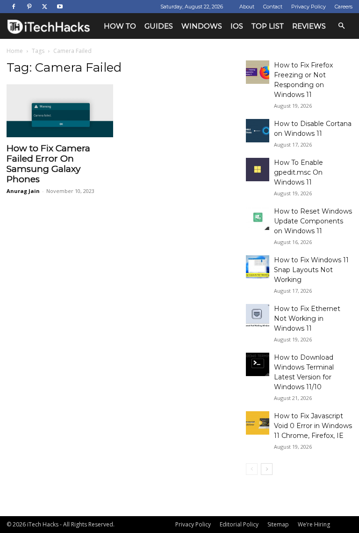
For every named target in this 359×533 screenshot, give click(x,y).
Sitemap (278, 524)
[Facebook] (14, 6)
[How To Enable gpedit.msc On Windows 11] (257, 169)
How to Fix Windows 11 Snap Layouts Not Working (311, 270)
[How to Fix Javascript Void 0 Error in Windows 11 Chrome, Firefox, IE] (257, 423)
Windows (201, 26)
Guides (158, 26)
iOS (236, 26)
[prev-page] (252, 469)
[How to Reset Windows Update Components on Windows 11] (257, 218)
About (246, 6)
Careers (343, 6)
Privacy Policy (308, 6)
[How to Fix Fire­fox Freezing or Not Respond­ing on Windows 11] (257, 72)
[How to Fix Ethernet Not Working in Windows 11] (257, 315)
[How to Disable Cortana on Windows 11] (257, 130)
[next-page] (267, 469)
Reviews (309, 26)
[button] (341, 26)
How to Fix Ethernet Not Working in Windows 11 (307, 318)
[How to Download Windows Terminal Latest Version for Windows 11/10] (257, 364)
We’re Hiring (314, 524)
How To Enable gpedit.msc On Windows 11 (298, 172)
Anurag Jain (23, 190)
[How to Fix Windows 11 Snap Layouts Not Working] (257, 267)
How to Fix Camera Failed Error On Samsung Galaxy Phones (48, 164)
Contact (272, 6)
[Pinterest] (29, 6)
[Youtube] (60, 6)
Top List (267, 26)
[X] (44, 6)
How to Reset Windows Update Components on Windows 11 (313, 221)
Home (15, 51)
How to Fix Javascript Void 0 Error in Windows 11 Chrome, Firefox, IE (313, 426)
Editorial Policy (239, 524)
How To (120, 26)
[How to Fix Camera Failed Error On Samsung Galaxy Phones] (60, 110)
